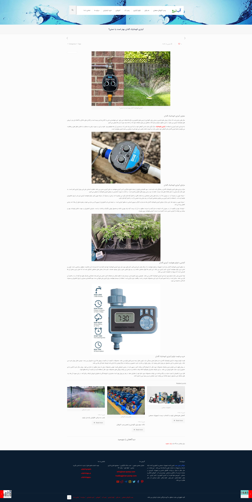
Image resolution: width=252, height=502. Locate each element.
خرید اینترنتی (90, 497)
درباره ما (83, 497)
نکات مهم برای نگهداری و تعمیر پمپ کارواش (131, 424)
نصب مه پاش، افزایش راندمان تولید (93, 417)
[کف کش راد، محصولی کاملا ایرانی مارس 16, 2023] (5, 494)
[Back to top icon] (69, 497)
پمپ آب (104, 497)
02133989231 (86, 469)
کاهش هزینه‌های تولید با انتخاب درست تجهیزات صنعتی (167, 415)
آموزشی (98, 497)
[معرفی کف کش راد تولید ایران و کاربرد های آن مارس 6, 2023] (246, 494)
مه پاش (118, 497)
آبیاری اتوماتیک (160, 127)
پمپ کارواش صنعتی (127, 497)
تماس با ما (76, 497)
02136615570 (86, 477)
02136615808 (86, 473)
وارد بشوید (169, 444)
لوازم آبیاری (111, 497)
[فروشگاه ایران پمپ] (176, 10)
